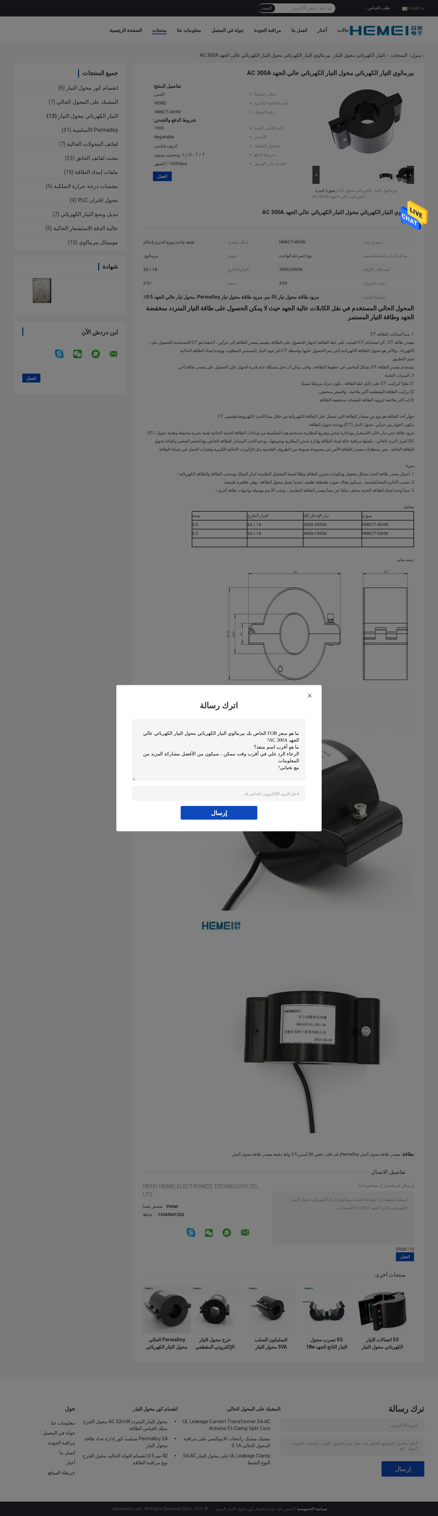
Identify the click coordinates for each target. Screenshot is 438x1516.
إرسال (219, 812)
